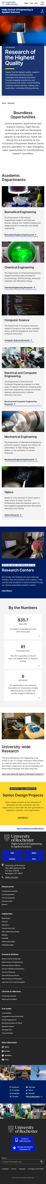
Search (4, 1158)
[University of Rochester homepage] (10, 3)
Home (4, 103)
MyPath (4, 935)
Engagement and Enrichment (12, 1016)
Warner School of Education (12, 979)
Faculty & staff (7, 901)
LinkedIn (31, 1093)
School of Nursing (8, 972)
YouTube (31, 1087)
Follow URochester (33, 1096)
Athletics (8, 1055)
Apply (26, 3)
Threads (15, 1096)
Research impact (8, 1026)
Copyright (22, 1169)
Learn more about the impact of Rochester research (22, 774)
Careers (12, 859)
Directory (5, 925)
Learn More (6, 590)
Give (36, 3)
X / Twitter (15, 1090)
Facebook (15, 1087)
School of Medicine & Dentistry (13, 969)
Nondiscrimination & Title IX (12, 1023)
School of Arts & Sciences (11, 959)
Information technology (10, 931)
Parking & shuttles (8, 941)
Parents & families (8, 898)
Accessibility (6, 1013)
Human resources (8, 928)
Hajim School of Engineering (12, 962)
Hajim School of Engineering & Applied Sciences (17, 11)
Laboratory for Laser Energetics (13, 982)
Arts (6, 1059)
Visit (31, 3)
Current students (8, 894)
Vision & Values (7, 1033)
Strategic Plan (7, 1030)
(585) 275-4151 (11, 877)
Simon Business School (10, 975)
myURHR (5, 938)
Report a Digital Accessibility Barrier (30, 828)
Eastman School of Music (11, 965)
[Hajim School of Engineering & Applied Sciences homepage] (23, 841)
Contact (5, 921)
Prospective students (9, 891)
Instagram (15, 1093)
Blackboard (6, 918)
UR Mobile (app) (8, 945)
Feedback (5, 1169)
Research (11, 103)
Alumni (4, 904)
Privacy (13, 1169)
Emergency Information (36, 1169)
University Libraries (9, 996)
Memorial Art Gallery (9, 999)
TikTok (30, 1090)
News (7, 1047)
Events (7, 1051)
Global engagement (9, 1020)
